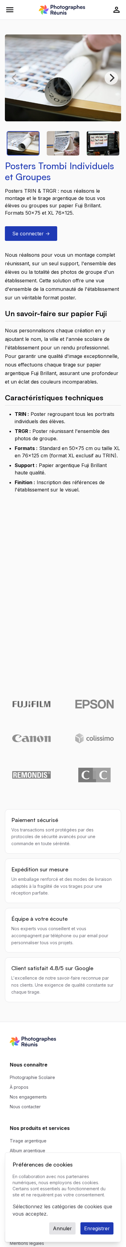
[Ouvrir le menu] (10, 10)
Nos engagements (28, 1096)
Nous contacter (25, 1106)
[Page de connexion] (116, 9)
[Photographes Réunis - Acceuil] (62, 10)
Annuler (62, 1228)
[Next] (111, 78)
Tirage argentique (28, 1140)
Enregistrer (97, 1228)
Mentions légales (27, 1243)
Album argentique (27, 1150)
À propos (19, 1087)
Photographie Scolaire (32, 1077)
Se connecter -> (31, 233)
